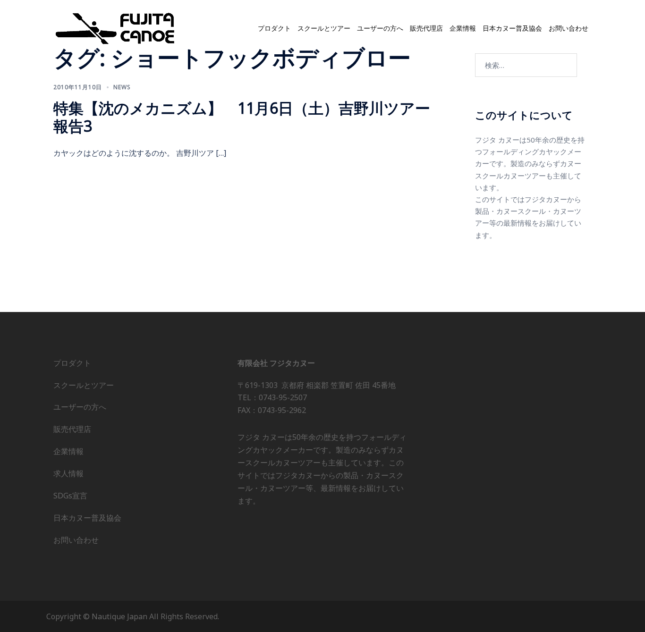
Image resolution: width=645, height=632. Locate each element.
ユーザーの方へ (380, 28)
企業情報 (463, 28)
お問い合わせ (568, 28)
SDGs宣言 (70, 495)
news (122, 87)
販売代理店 (426, 28)
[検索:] (526, 65)
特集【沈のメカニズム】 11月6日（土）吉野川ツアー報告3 (241, 117)
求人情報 (68, 473)
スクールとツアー (323, 28)
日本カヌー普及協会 (512, 28)
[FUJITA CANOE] (115, 28)
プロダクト (274, 28)
